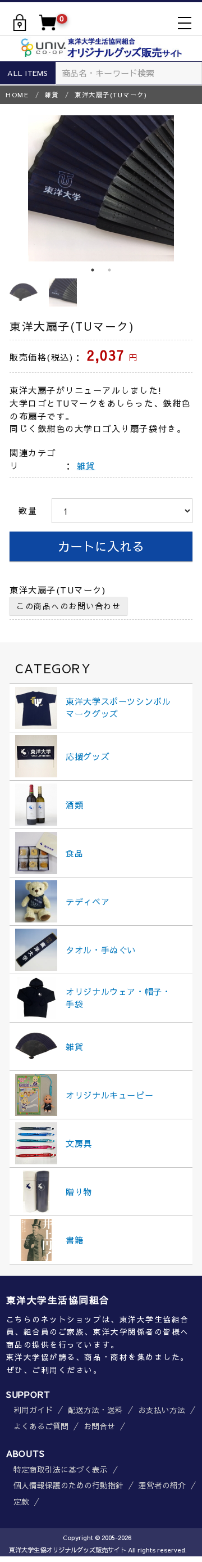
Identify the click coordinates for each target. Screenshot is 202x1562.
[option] (101, 188)
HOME (17, 94)
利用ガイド (33, 1410)
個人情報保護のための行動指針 (68, 1485)
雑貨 (52, 94)
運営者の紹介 (162, 1485)
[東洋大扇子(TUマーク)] (101, 188)
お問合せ (99, 1426)
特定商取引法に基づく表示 (60, 1470)
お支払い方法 (161, 1410)
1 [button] (92, 270)
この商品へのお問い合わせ (68, 605)
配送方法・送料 (95, 1410)
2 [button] (109, 270)
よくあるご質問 (40, 1426)
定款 (21, 1502)
